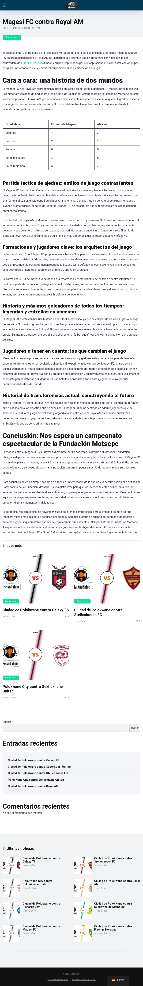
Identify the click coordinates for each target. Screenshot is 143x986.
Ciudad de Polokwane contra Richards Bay (41, 905)
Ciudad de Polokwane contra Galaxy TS (36, 610)
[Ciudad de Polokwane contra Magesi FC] (11, 941)
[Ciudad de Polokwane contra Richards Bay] (11, 918)
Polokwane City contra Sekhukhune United (36, 779)
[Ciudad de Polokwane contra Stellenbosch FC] (107, 578)
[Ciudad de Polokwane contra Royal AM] (83, 895)
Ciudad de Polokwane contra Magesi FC (41, 928)
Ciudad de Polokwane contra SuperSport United (39, 766)
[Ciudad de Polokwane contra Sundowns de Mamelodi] (83, 918)
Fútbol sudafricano (32, 63)
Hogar (5, 28)
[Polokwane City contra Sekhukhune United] (36, 655)
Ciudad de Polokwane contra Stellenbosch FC (98, 612)
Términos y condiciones (84, 979)
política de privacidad (57, 979)
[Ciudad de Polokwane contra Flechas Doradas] (83, 941)
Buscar (7, 721)
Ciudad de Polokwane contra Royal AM (33, 786)
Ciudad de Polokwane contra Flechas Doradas (113, 928)
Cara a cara (11, 37)
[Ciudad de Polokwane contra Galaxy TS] (36, 578)
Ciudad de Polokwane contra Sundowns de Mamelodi (113, 905)
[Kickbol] (71, 5)
